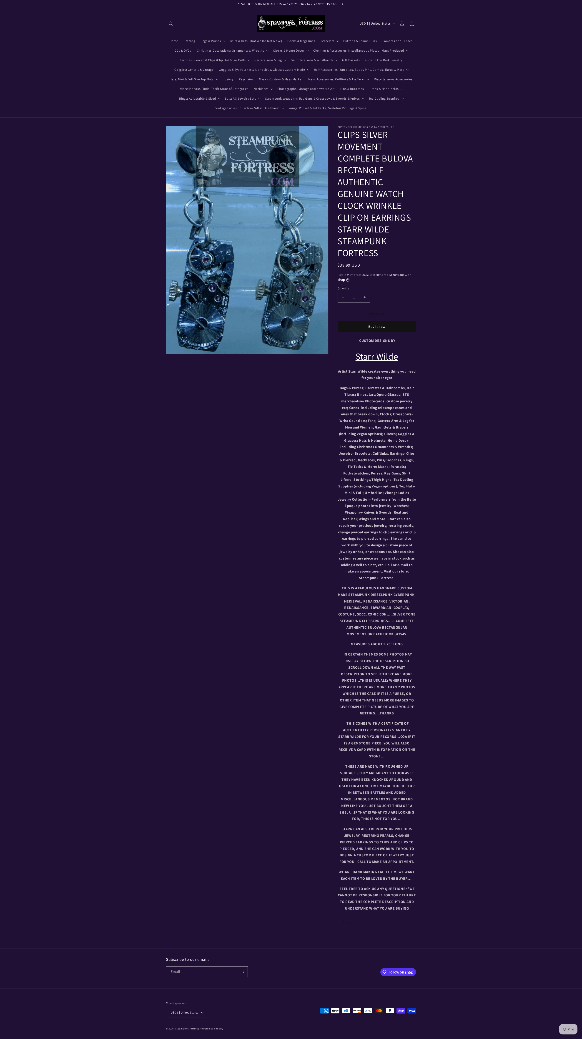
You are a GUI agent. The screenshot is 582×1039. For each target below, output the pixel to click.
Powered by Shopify (211, 1028)
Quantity (343, 288)
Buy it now (377, 326)
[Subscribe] (243, 971)
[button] (171, 24)
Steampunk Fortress (187, 1028)
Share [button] (347, 922)
